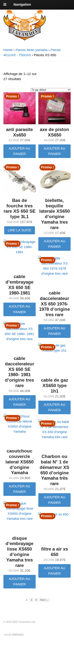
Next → (44, 600)
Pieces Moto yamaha (31, 50)
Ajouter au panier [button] (19, 151)
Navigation (22, 4)
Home (8, 50)
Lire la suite (19, 230)
